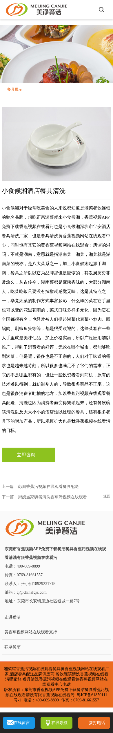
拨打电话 (97, 723)
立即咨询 (26, 454)
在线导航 (59, 723)
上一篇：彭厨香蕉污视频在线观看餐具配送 (40, 486)
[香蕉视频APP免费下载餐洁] (37, 9)
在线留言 (22, 723)
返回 (106, 496)
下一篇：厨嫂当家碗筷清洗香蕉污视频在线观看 (44, 497)
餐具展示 (14, 89)
